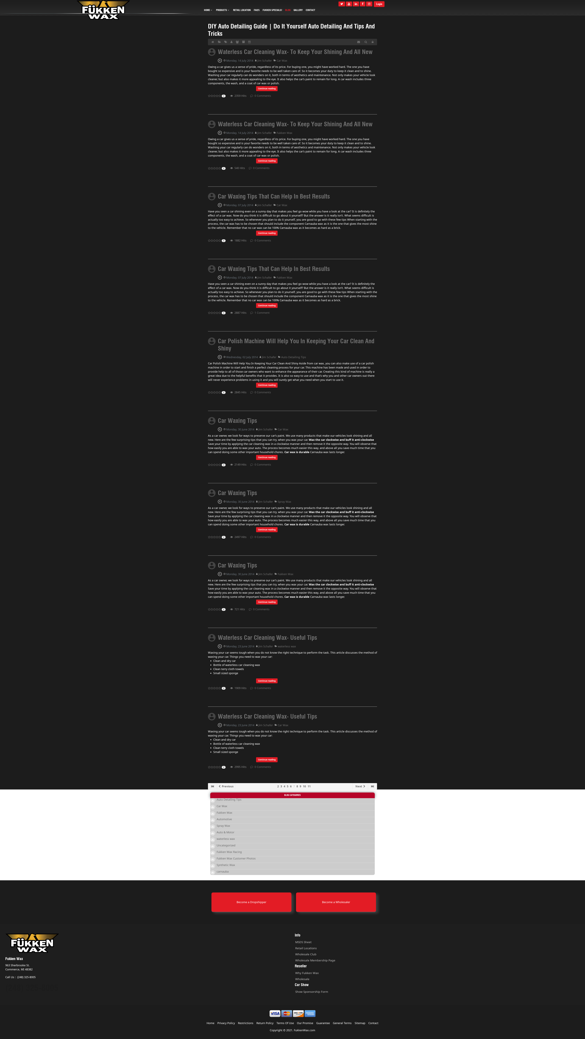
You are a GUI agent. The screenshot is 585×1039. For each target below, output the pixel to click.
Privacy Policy (226, 1023)
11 (309, 786)
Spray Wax (284, 501)
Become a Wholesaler (336, 902)
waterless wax (287, 646)
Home (210, 1023)
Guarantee (323, 1023)
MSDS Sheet (303, 942)
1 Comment (261, 312)
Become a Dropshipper (251, 902)
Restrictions (245, 1023)
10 (304, 786)
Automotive (224, 819)
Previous (227, 786)
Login (379, 4)
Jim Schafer (264, 60)
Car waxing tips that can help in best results (274, 196)
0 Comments (262, 96)
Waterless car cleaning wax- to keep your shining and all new (295, 52)
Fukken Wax (284, 133)
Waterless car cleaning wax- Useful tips (267, 637)
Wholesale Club (305, 954)
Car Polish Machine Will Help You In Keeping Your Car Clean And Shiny (296, 344)
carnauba (223, 871)
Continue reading (267, 88)
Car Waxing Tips (237, 420)
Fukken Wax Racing (229, 852)
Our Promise (305, 1023)
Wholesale (302, 979)
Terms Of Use (285, 1023)
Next (359, 786)
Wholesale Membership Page (315, 960)
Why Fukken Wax (307, 973)
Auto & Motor (225, 832)
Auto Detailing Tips (293, 357)
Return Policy (264, 1023)
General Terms (342, 1023)
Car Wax (282, 60)
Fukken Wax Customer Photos (236, 858)
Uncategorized (226, 845)
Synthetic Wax (226, 865)
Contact (373, 1023)
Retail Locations (306, 948)
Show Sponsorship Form (311, 992)
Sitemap (360, 1023)
